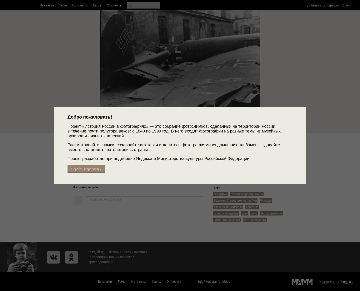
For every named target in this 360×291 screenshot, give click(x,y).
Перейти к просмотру (86, 169)
